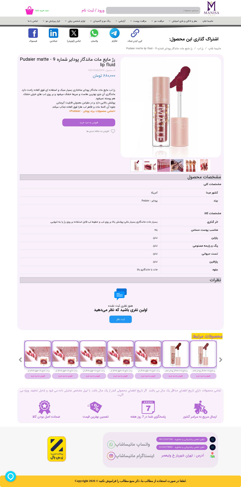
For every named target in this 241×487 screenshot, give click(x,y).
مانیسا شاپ (207, 21)
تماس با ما (33, 21)
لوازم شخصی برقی (76, 21)
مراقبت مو (159, 21)
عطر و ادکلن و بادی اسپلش (184, 21)
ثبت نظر (120, 319)
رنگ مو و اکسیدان (102, 21)
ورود (100, 10)
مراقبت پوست (139, 21)
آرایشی (122, 21)
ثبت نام (88, 10)
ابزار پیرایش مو (53, 21)
